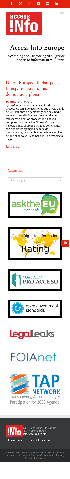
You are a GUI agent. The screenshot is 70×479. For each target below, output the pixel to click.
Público (11, 101)
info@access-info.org (34, 433)
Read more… (14, 146)
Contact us (44, 440)
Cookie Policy (16, 440)
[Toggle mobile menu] (62, 14)
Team (31, 440)
